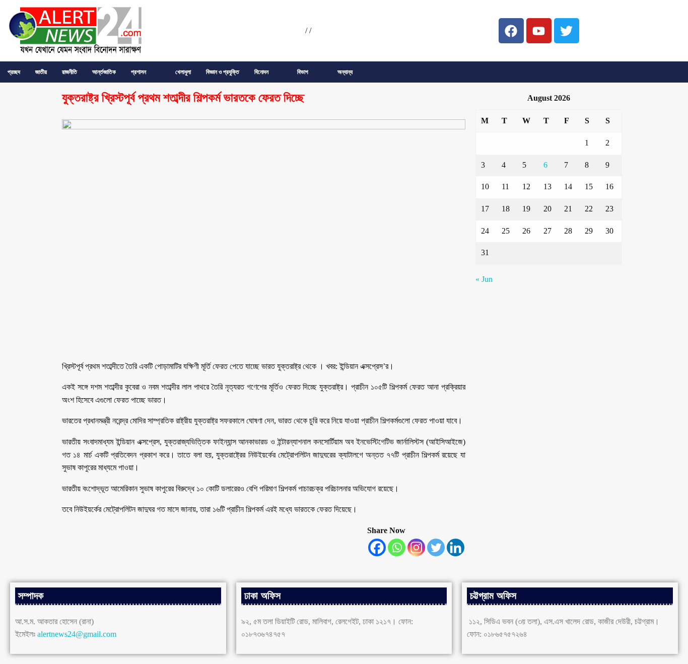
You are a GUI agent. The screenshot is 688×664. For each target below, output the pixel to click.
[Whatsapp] (396, 547)
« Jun (484, 279)
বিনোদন (261, 72)
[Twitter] (436, 547)
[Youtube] (539, 30)
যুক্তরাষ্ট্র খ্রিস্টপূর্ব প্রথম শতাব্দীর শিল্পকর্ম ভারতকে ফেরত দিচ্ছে (183, 97)
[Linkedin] (455, 547)
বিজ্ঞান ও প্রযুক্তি (222, 72)
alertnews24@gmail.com (76, 634)
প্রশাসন (138, 72)
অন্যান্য (345, 72)
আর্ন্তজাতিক (104, 72)
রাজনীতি (69, 72)
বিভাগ (302, 72)
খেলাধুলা (183, 72)
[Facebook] (377, 547)
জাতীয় (41, 72)
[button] (145, 72)
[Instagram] (416, 547)
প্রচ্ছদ (14, 72)
